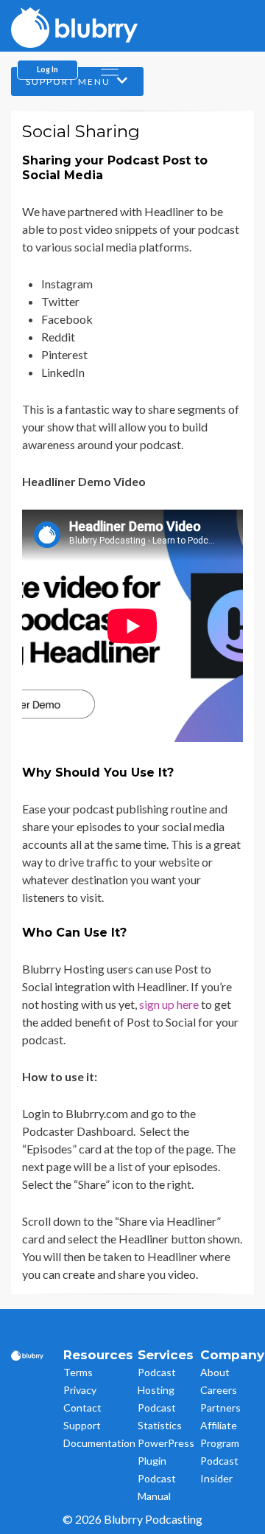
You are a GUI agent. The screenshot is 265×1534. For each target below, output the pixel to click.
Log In (47, 69)
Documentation (99, 1443)
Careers (218, 1390)
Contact (82, 1407)
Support (82, 1425)
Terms (78, 1372)
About (215, 1372)
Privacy (79, 1390)
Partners (220, 1407)
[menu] (110, 69)
